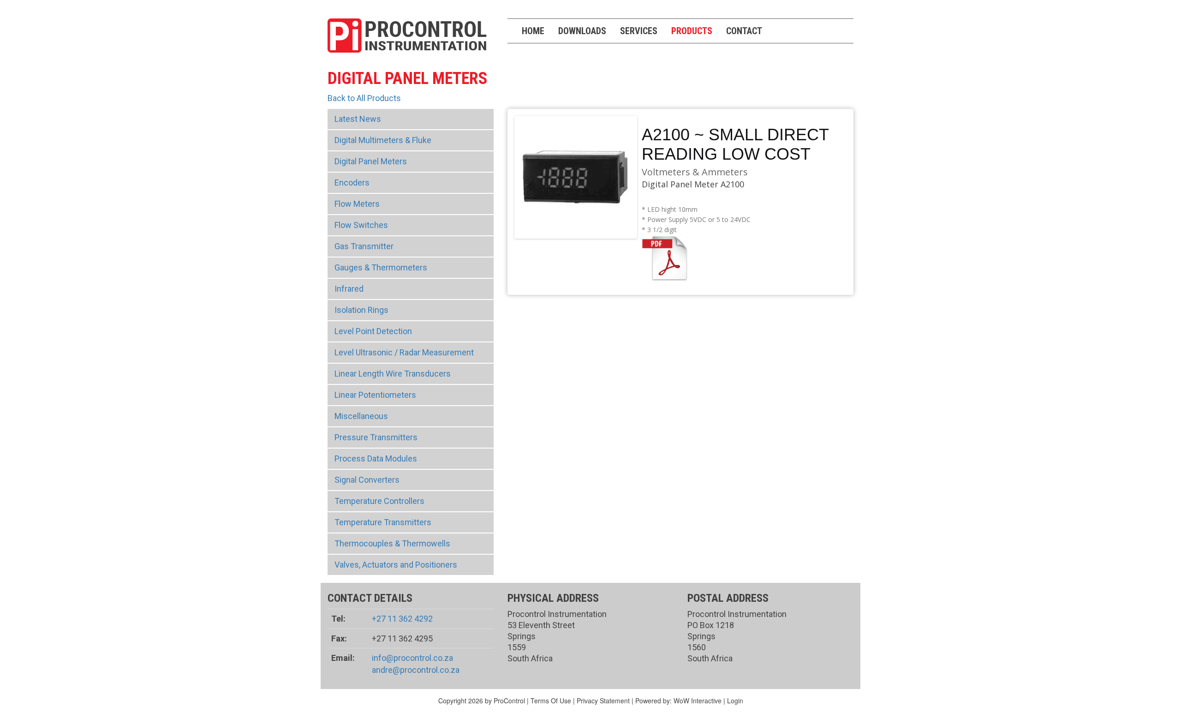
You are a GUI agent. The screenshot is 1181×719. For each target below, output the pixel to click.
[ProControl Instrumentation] (407, 34)
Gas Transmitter (364, 246)
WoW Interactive (698, 700)
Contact (744, 30)
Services (638, 30)
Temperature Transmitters (382, 522)
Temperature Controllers (379, 501)
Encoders (352, 182)
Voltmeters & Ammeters (695, 172)
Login (735, 700)
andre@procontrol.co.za (415, 670)
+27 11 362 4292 (402, 618)
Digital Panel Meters (370, 161)
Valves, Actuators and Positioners (395, 564)
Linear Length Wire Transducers (392, 373)
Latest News (357, 119)
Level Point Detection (373, 331)
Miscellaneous (361, 416)
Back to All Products (364, 98)
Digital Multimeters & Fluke (382, 140)
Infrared (349, 289)
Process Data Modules (375, 458)
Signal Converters (367, 480)
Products (691, 30)
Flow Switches (361, 225)
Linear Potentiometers (375, 395)
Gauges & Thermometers (380, 267)
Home (533, 30)
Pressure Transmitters (376, 437)
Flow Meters (357, 204)
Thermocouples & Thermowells (392, 543)
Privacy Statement (603, 700)
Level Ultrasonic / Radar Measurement (404, 352)
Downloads (582, 30)
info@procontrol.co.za (412, 658)
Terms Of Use (551, 700)
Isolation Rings (361, 310)
